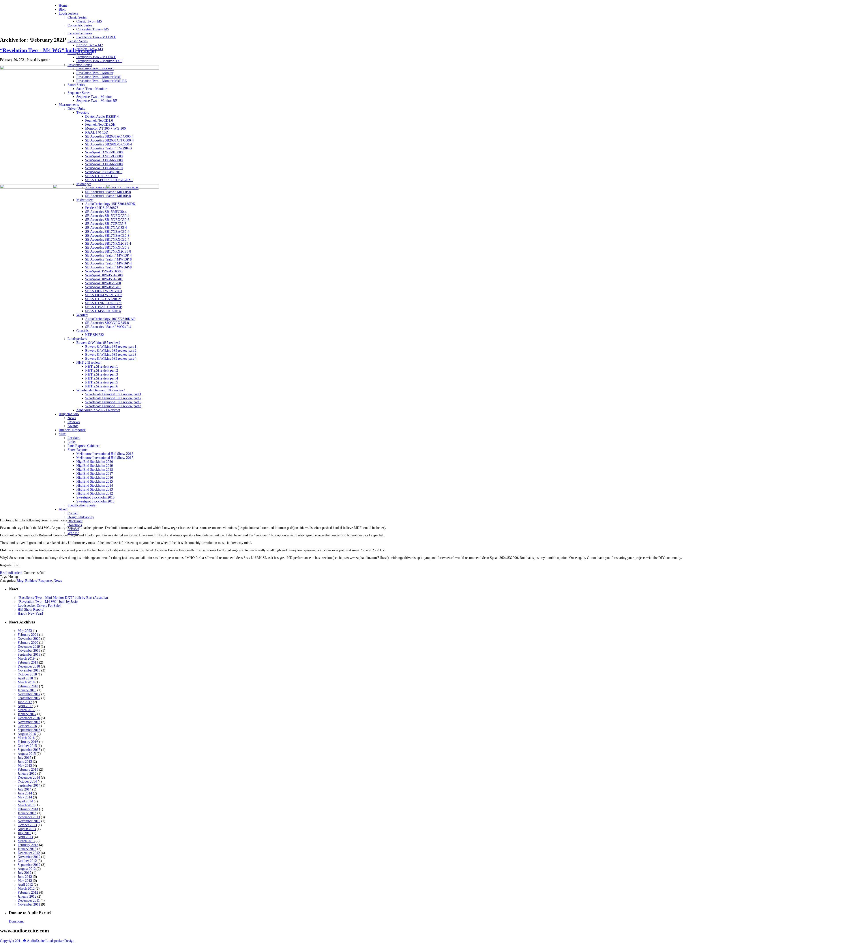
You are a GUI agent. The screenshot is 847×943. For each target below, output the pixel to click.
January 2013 (27, 849)
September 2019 (29, 654)
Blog (62, 9)
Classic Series (77, 17)
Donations (74, 525)
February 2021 (28, 634)
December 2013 (29, 817)
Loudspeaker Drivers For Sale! (39, 605)
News (58, 580)
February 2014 (28, 809)
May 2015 (25, 765)
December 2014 (29, 777)
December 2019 (29, 646)
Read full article (11, 573)
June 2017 (25, 702)
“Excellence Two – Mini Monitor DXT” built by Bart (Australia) (63, 597)
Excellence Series (79, 33)
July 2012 (24, 872)
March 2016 (26, 738)
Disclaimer (74, 521)
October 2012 (27, 861)
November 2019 (29, 650)
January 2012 (27, 896)
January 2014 (27, 813)
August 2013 (27, 829)
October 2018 (27, 674)
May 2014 (25, 797)
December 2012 (29, 853)
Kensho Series (77, 41)
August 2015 (27, 753)
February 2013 (28, 845)
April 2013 (25, 837)
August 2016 (27, 734)
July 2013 (24, 833)
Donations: (16, 921)
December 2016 (29, 718)
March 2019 (26, 658)
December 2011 (29, 900)
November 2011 (29, 904)
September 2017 (29, 698)
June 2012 (25, 876)
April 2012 (25, 884)
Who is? (73, 533)
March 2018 (26, 682)
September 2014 (29, 785)
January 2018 (27, 690)
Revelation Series (79, 65)
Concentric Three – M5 (92, 29)
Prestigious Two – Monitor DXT (99, 61)
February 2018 (28, 686)
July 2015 (24, 757)
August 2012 (27, 868)
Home (63, 5)
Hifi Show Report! (31, 609)
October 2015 (27, 746)
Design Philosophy (80, 517)
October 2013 (27, 825)
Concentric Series (79, 25)
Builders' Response (38, 580)
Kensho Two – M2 (89, 45)
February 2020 (28, 642)
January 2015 (27, 773)
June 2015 (25, 761)
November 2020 (29, 638)
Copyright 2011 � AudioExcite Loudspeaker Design (37, 941)
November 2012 (29, 857)
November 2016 (29, 722)
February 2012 (28, 892)
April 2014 (25, 801)
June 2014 (25, 793)
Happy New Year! (30, 613)
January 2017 (27, 714)
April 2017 (25, 706)
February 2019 (28, 662)
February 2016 (28, 742)
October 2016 (27, 726)
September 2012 (29, 865)
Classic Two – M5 (89, 21)
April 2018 (25, 678)
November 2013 (29, 821)
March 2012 (26, 888)
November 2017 (29, 694)
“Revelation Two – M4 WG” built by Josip (48, 50)
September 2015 (29, 749)
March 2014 (26, 805)
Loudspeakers (68, 13)
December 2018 (29, 666)
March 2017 (26, 710)
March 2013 (26, 841)
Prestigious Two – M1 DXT (96, 57)
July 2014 (24, 789)
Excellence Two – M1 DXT (96, 37)
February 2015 (28, 769)
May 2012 (25, 880)
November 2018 (29, 670)
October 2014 (27, 781)
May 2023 (25, 630)
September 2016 (29, 730)
